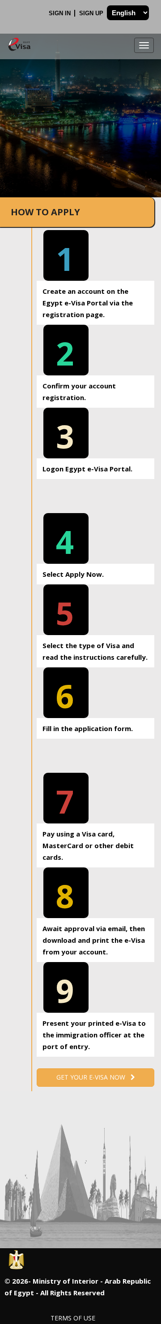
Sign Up (92, 13)
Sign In (60, 13)
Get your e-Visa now (93, 1077)
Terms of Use (73, 1318)
